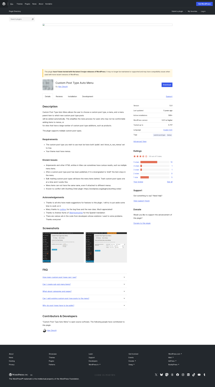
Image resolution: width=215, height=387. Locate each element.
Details (48, 96)
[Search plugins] (32, 19)
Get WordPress (204, 4)
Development (87, 96)
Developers (93, 361)
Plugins (51, 361)
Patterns (52, 364)
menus (169, 135)
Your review (138, 182)
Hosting (12, 361)
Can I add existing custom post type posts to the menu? (66, 298)
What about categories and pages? (57, 291)
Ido (31, 375)
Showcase (53, 354)
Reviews (59, 96)
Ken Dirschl (63, 86)
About (11, 354)
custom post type (159, 135)
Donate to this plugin (142, 223)
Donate (132, 361)
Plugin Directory (15, 11)
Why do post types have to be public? (58, 305)
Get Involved (133, 354)
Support (169, 96)
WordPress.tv (95, 364)
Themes (52, 357)
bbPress (172, 361)
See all (169, 182)
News (11, 357)
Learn (91, 354)
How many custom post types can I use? (59, 277)
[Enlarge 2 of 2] (124, 235)
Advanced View (139, 141)
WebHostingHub (76, 213)
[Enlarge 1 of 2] (81, 235)
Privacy (11, 364)
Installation (72, 96)
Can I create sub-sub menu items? (57, 284)
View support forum (141, 201)
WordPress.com (175, 354)
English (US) (167, 130)
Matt (171, 357)
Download (167, 85)
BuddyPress (173, 364)
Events (131, 357)
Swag (132, 364)
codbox (63, 209)
